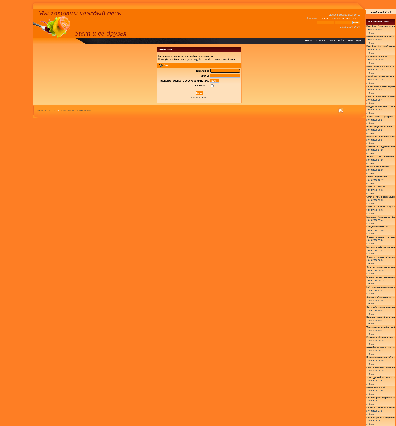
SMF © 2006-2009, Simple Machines (75, 110)
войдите (326, 18)
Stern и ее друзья (101, 33)
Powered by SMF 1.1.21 (47, 110)
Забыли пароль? (199, 97)
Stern (371, 33)
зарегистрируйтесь (348, 18)
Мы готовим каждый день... (82, 13)
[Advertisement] (16, 71)
